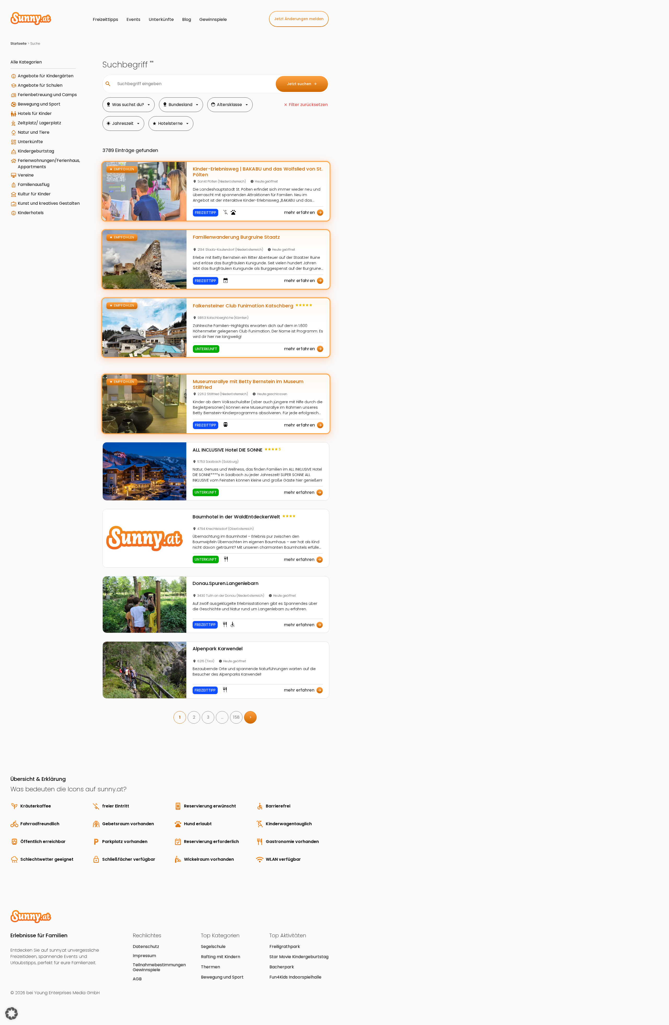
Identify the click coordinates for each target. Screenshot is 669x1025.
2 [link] (194, 717)
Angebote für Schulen (40, 85)
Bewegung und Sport (39, 104)
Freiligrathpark (284, 946)
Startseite (18, 43)
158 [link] (236, 717)
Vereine (26, 175)
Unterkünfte (30, 142)
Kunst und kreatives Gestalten (49, 203)
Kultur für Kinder (34, 194)
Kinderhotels (31, 213)
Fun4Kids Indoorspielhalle (295, 977)
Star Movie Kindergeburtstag (298, 956)
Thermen (210, 966)
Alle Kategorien (26, 62)
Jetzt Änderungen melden (299, 18)
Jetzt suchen (302, 83)
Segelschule (213, 946)
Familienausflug (33, 184)
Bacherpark (281, 966)
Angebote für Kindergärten (45, 76)
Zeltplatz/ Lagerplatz (39, 123)
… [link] (222, 717)
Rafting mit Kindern (220, 956)
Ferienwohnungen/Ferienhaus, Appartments (49, 163)
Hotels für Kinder (35, 113)
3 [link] (208, 717)
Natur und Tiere (33, 132)
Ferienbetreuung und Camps (47, 95)
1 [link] (180, 717)
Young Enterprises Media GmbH (67, 993)
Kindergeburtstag (36, 151)
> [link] (250, 717)
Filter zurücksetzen (308, 105)
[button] (11, 1013)
